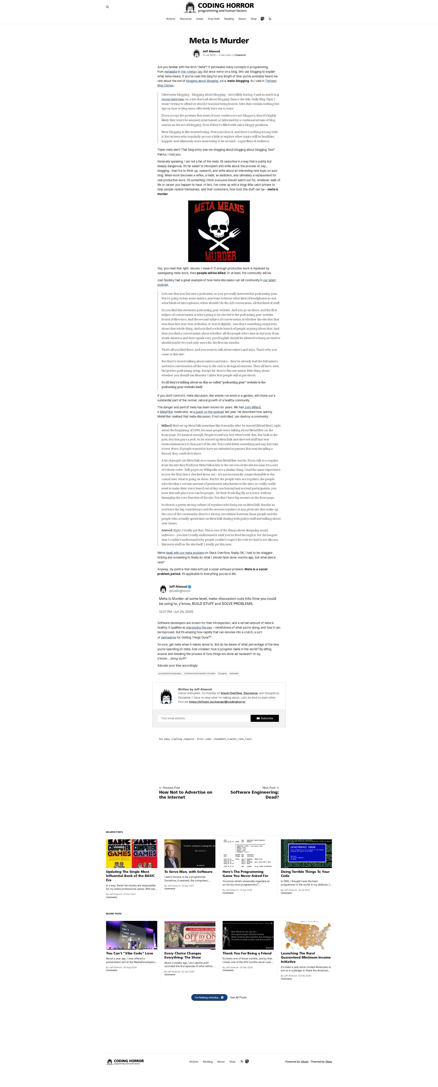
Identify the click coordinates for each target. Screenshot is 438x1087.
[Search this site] (107, 7)
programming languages (169, 673)
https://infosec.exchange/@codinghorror (217, 702)
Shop (254, 18)
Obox (328, 1061)
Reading (229, 18)
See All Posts (238, 997)
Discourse (186, 18)
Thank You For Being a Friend (247, 953)
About (242, 18)
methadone (168, 637)
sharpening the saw (199, 627)
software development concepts (199, 673)
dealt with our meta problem (185, 553)
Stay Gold (213, 18)
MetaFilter (166, 412)
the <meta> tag (191, 71)
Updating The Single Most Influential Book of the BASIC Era (130, 876)
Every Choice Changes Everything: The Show (182, 955)
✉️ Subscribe (264, 718)
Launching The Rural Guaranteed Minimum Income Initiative (306, 957)
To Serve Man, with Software (188, 872)
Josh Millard (252, 407)
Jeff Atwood (211, 51)
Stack (199, 18)
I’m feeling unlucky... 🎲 (209, 997)
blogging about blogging (202, 81)
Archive (170, 18)
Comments (238, 55)
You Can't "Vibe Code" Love (129, 953)
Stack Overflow (231, 693)
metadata (170, 71)
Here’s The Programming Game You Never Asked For (245, 874)
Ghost (304, 1061)
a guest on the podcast (208, 412)
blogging (222, 673)
